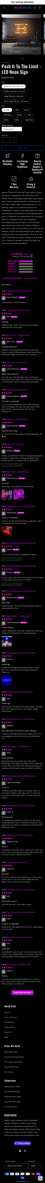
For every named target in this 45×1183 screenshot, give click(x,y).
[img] (22, 254)
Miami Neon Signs (11, 1052)
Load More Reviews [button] (22, 992)
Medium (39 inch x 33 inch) (14, 91)
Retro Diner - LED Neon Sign (18, 335)
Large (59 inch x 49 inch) (13, 96)
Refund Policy (9, 1022)
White (6, 120)
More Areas (8, 1072)
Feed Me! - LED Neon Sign (17, 419)
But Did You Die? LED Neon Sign (20, 692)
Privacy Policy (9, 1027)
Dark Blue (7, 115)
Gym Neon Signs (10, 1107)
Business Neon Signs (12, 1092)
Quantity (5, 135)
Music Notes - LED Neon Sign (19, 616)
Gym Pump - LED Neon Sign (18, 472)
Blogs (6, 1037)
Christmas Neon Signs (12, 1102)
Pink (29, 115)
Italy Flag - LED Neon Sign (17, 362)
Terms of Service (10, 1017)
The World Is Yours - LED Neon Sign (21, 506)
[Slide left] (17, 58)
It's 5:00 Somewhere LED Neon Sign (21, 543)
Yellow (16, 120)
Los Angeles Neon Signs (13, 1062)
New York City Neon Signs (14, 1057)
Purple (19, 115)
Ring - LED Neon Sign (15, 444)
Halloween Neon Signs (12, 1097)
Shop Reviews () (32, 278)
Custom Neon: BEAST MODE (18, 310)
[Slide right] (27, 58)
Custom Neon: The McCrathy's (19, 291)
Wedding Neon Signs (12, 1087)
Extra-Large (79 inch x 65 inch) (16, 101)
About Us (7, 1032)
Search (7, 1012)
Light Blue (29, 120)
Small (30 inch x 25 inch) (13, 86)
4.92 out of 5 (28, 254)
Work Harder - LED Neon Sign (19, 746)
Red (16, 110)
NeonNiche (25, 1181)
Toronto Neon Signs (11, 1067)
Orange (7, 110)
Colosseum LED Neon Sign (17, 390)
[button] (4, 7)
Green (26, 110)
